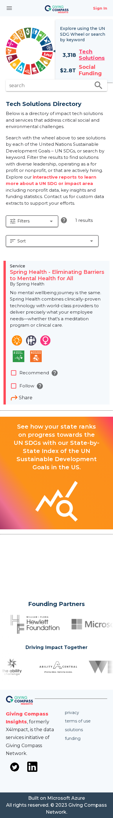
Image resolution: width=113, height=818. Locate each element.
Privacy (72, 712)
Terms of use (78, 721)
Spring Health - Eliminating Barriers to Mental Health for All (57, 275)
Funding (73, 738)
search (98, 85)
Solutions (74, 729)
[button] (32, 221)
